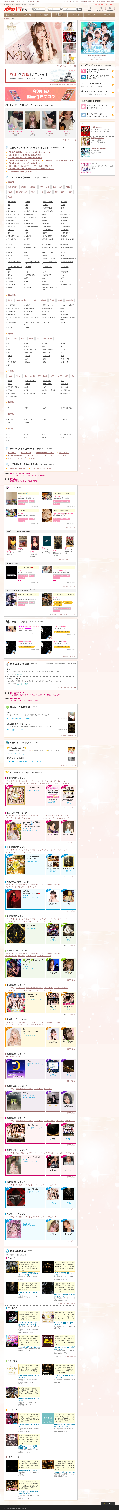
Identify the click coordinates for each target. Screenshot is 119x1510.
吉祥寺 (63, 192)
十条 (26, 272)
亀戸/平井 (64, 220)
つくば (27, 437)
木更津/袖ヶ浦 (65, 393)
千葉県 (11, 371)
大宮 (9, 338)
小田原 (27, 328)
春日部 (27, 356)
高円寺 (63, 252)
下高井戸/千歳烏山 (31, 247)
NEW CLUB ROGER (32, 996)
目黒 (26, 233)
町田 (62, 278)
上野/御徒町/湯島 (21, 192)
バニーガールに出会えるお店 (41, 468)
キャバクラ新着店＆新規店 (68, 1304)
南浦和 (63, 343)
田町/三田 (11, 230)
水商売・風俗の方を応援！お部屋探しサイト (102, 166)
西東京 (27, 281)
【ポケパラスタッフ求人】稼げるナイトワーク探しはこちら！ (31, 169)
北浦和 (45, 343)
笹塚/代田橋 (11, 247)
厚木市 (60, 300)
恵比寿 (45, 205)
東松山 (27, 362)
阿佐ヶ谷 (10, 255)
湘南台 (27, 314)
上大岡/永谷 (29, 311)
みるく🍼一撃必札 (60, 626)
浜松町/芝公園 (65, 227)
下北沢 (10, 244)
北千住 (41, 192)
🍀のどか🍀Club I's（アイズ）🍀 (33, 961)
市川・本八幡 (42, 376)
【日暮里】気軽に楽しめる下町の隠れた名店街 (25, 158)
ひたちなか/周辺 (66, 434)
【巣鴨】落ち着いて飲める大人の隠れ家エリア (25, 163)
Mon (29, 1061)
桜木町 (27, 305)
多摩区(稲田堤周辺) (49, 317)
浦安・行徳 (64, 384)
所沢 (38, 338)
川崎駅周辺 (69, 300)
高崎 (26, 408)
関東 (85, 1)
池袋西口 (33, 187)
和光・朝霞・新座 (31, 349)
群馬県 (11, 402)
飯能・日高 (46, 353)
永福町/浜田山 (47, 244)
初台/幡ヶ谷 (64, 244)
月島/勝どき (11, 227)
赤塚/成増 (28, 267)
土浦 (9, 437)
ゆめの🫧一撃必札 (25, 641)
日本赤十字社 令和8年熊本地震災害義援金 (63, 84)
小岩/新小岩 (29, 223)
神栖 (44, 437)
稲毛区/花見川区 (30, 381)
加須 (9, 359)
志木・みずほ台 (48, 349)
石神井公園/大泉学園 (14, 262)
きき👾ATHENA (53, 834)
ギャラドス (68, 1233)
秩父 (9, 365)
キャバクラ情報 (9, 1)
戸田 (62, 346)
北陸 (81, 1)
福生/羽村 (28, 287)
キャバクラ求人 (34, 1)
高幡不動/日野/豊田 (67, 284)
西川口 (23, 338)
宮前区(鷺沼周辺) (13, 323)
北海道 (66, 1)
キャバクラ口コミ (21, 1)
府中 (44, 278)
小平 (62, 281)
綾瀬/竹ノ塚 (47, 275)
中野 (56, 192)
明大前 (27, 244)
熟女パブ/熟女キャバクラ (45, 453)
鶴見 (62, 308)
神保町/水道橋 (12, 217)
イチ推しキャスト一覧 (69, 140)
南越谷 (10, 356)
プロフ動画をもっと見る (68, 656)
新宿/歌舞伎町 (12, 187)
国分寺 (10, 278)
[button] (73, 121)
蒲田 (9, 233)
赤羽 (44, 272)
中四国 (103, 1)
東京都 (11, 182)
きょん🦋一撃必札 (60, 641)
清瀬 (44, 281)
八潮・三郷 (46, 356)
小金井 (63, 275)
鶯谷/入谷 (11, 220)
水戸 (44, 434)
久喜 (62, 356)
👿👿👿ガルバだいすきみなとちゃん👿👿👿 (28, 627)
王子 (9, 272)
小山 (44, 419)
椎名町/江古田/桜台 (49, 259)
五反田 (49, 192)
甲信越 (76, 1)
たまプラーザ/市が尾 (67, 305)
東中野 (10, 252)
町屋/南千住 (64, 272)
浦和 (15, 338)
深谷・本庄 (64, 362)
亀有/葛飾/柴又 (30, 275)
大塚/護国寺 (64, 267)
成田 (66, 376)
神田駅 (68, 187)
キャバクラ (12, 453)
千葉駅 (10, 376)
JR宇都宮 (11, 419)
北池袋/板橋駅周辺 (67, 262)
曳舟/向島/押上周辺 (14, 223)
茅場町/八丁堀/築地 (31, 211)
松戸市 (59, 376)
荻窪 (26, 255)
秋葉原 (10, 192)
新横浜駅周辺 (47, 308)
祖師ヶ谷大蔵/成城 (67, 247)
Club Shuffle (32, 1189)
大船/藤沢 (33, 300)
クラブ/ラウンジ (33, 455)
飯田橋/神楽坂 (29, 214)
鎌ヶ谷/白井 (64, 387)
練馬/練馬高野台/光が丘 (68, 259)
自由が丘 (28, 236)
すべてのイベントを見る (68, 765)
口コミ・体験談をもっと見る (67, 687)
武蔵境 (27, 259)
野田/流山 (11, 390)
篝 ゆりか (53, 903)
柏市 (52, 376)
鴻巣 (44, 359)
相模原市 (43, 300)
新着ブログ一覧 (70, 527)
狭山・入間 (28, 353)
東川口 (10, 349)
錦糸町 (33, 192)
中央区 (10, 381)
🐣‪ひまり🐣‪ (53, 1105)
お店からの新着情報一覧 (68, 735)
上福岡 (31, 338)
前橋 (9, 408)
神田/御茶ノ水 (65, 214)
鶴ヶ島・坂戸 (12, 362)
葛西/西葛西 (47, 227)
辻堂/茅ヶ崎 (11, 314)
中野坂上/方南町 (48, 252)
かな (53, 1169)
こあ (53, 1041)
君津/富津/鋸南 (12, 396)
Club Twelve (32, 1125)
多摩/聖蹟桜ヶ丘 (13, 281)
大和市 (52, 300)
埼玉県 (11, 334)
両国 (62, 223)
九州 (108, 1)
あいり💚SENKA (68, 1041)
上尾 (26, 359)
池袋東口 (24, 187)
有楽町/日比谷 (47, 208)
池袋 (9, 205)
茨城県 (11, 429)
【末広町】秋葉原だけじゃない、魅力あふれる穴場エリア (29, 152)
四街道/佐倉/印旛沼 (49, 390)
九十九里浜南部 (30, 393)
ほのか (25, 1093)
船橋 (25, 376)
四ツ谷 (63, 211)
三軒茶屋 (64, 236)
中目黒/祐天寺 (65, 233)
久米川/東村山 (12, 284)
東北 (71, 1)
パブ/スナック (62, 455)
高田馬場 (64, 202)
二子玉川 (28, 239)
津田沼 (18, 376)
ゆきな (68, 1105)
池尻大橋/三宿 (47, 236)
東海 (94, 1)
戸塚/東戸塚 (11, 311)
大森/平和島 (64, 230)
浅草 (44, 217)
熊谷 (44, 362)
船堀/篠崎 (46, 223)
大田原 (27, 423)
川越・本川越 (47, 338)
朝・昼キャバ (26, 453)
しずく (68, 903)
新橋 (60, 187)
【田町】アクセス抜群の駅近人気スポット (23, 160)
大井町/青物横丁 (48, 230)
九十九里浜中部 (12, 393)
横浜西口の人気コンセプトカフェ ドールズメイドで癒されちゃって (35, 694)
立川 (70, 192)
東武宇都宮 (28, 419)
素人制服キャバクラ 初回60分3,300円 (24, 699)
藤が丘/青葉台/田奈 (14, 308)
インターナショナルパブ (17, 458)
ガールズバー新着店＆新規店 (67, 1356)
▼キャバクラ (10, 781)
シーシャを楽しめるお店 (17, 468)
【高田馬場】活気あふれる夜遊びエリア (58, 160)
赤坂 (47, 187)
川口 (9, 346)
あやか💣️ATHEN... (68, 834)
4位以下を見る (70, 808)
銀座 (54, 187)
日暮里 (27, 220)
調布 (26, 278)
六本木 (63, 205)
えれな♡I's (53, 972)
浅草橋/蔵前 (64, 217)
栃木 (9, 423)
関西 (98, 1)
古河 (9, 434)
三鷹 (9, 259)
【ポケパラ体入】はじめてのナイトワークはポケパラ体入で (30, 166)
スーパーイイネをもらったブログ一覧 (63, 614)
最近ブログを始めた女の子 (67, 559)
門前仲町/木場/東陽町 (32, 227)
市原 (73, 376)
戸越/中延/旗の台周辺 (67, 239)
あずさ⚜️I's (68, 972)
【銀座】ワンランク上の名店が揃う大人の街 (24, 155)
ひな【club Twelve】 (32, 1157)
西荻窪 (45, 255)
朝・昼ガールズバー (15, 455)
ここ (24, 1221)
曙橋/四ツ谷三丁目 (13, 214)
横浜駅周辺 (11, 305)
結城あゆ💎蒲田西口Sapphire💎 (31, 823)
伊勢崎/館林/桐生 (66, 408)
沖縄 (112, 1)
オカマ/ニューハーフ (38, 458)
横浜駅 (10, 300)
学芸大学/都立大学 (13, 236)
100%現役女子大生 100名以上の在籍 (23, 480)
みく (53, 1233)
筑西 (9, 440)
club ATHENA (33, 788)
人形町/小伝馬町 (48, 211)
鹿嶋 (62, 437)
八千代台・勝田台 (13, 387)
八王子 (10, 197)
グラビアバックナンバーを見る (66, 66)
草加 (62, 353)
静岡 (89, 1)
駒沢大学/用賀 (12, 239)
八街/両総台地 (65, 390)
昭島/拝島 (46, 284)
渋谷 (41, 187)
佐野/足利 (64, 419)
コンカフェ (48, 455)
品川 (26, 230)
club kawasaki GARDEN (33, 858)
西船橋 (32, 376)
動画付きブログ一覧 (69, 586)
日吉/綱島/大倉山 (30, 308)
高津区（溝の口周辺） (32, 317)
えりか (68, 1169)
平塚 (44, 314)
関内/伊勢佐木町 (21, 300)
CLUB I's (31, 926)
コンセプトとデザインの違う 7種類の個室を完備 (28, 474)
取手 (26, 434)
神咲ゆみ (26, 891)
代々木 (27, 202)
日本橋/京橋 (11, 211)
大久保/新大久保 (48, 202)
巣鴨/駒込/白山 (47, 267)
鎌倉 (62, 311)
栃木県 (11, 414)
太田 (44, 408)
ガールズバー (64, 453)
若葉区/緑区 (47, 381)
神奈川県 (12, 295)
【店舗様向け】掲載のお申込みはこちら (22, 172)
